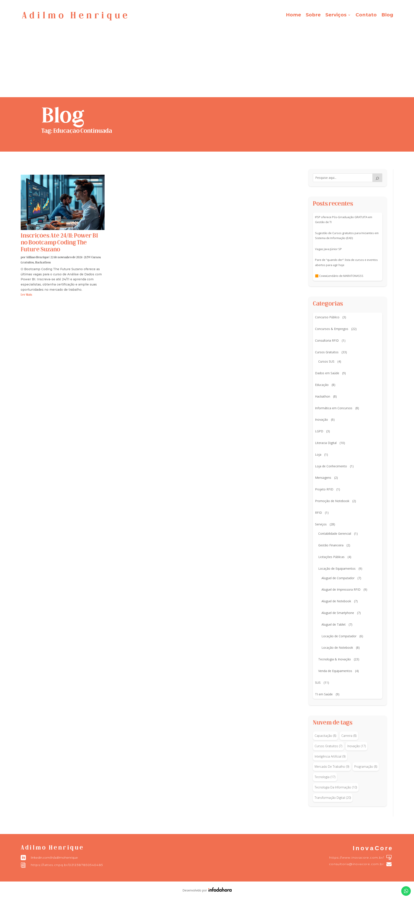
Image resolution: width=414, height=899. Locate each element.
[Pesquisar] (377, 177)
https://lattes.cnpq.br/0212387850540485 (67, 865)
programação (365, 766)
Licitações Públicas (331, 557)
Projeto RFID (324, 489)
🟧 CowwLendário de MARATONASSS (339, 276)
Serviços (336, 15)
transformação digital (333, 798)
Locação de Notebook (337, 647)
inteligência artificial (330, 756)
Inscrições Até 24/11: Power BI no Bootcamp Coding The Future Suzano (59, 243)
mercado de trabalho (332, 766)
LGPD (319, 431)
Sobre (313, 15)
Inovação (321, 419)
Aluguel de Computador (337, 578)
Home (293, 15)
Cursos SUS (326, 361)
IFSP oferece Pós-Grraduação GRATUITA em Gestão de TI (343, 219)
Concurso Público (327, 317)
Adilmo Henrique (37, 257)
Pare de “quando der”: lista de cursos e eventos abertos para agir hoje (346, 262)
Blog (387, 15)
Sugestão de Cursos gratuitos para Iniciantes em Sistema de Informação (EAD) (347, 235)
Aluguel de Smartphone (337, 613)
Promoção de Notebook (332, 501)
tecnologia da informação (336, 787)
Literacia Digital (326, 443)
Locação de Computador (338, 636)
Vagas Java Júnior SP (328, 249)
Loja (318, 454)
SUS (318, 682)
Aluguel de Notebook (336, 601)
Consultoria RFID (327, 340)
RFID (318, 513)
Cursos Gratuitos (327, 352)
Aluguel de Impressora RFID (341, 589)
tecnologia (325, 777)
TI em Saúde (324, 694)
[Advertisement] (207, 65)
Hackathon (43, 262)
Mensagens (323, 478)
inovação (356, 746)
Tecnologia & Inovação (334, 659)
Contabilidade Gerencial (334, 533)
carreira (348, 736)
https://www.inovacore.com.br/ (356, 857)
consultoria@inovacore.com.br (356, 864)
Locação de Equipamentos (337, 568)
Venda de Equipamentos (335, 671)
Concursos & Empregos (331, 329)
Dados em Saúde (327, 373)
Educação (322, 385)
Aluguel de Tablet (333, 624)
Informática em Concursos (333, 408)
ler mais (26, 294)
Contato (366, 15)
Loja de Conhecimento (331, 466)
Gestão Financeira (330, 545)
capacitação (325, 736)
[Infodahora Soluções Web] (219, 890)
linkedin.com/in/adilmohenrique (54, 857)
